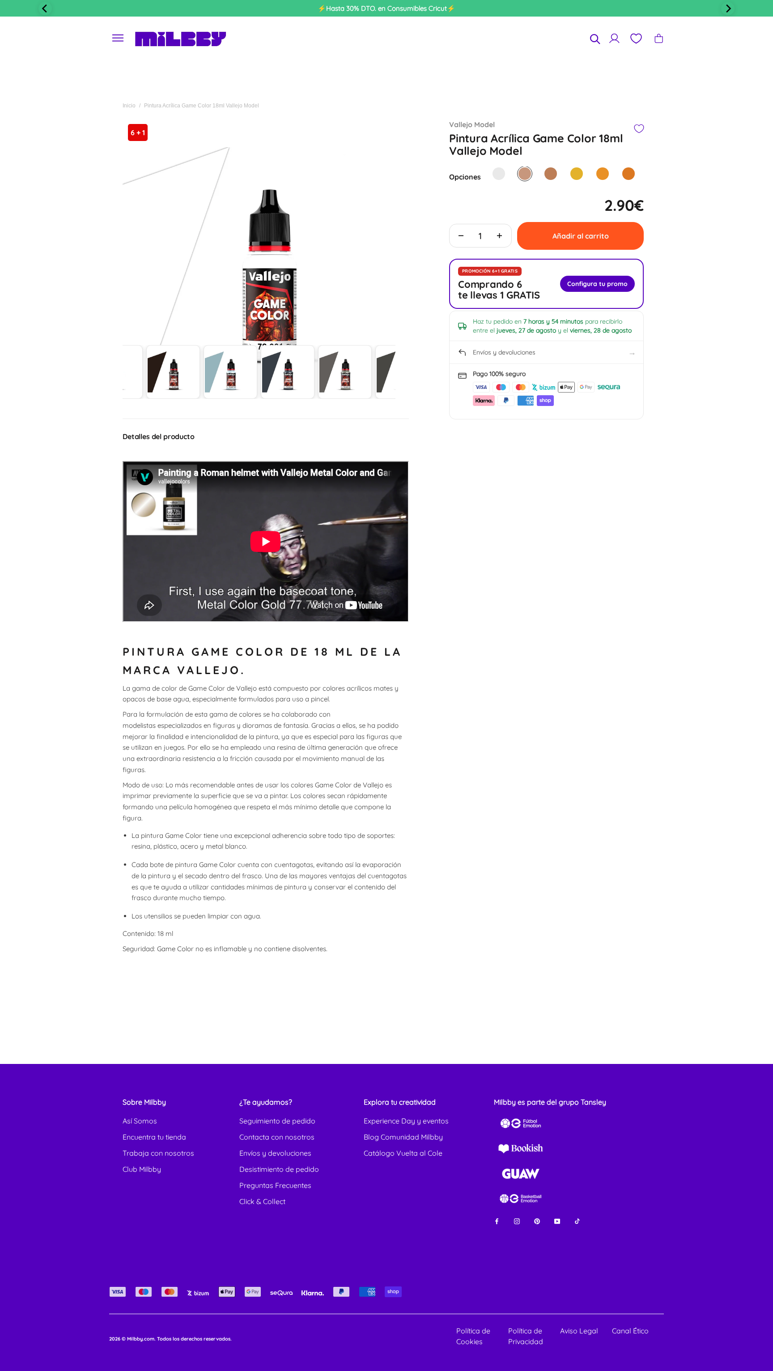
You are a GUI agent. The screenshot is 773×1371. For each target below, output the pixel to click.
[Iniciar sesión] (614, 38)
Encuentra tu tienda (154, 1136)
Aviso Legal (579, 1330)
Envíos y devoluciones (275, 1153)
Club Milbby (142, 1169)
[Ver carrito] (659, 38)
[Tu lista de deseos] (635, 38)
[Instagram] (517, 1220)
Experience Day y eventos (406, 1120)
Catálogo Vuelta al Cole (403, 1153)
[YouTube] (557, 1220)
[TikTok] (577, 1220)
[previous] (45, 8)
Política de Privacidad (525, 1336)
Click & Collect (262, 1201)
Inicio (129, 106)
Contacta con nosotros (276, 1136)
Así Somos (140, 1120)
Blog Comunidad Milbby (403, 1136)
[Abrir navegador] (118, 38)
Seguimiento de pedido (277, 1120)
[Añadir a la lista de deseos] (638, 129)
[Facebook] (497, 1220)
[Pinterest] (537, 1220)
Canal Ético (630, 1330)
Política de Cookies (473, 1336)
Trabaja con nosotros (158, 1153)
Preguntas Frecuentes (275, 1185)
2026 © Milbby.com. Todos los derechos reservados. (170, 1339)
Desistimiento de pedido (279, 1169)
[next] (728, 8)
